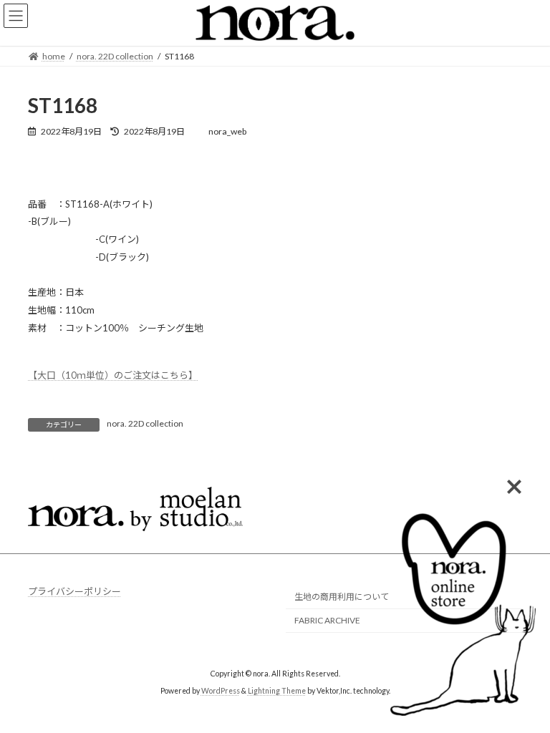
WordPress (220, 690)
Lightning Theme (277, 690)
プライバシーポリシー (74, 591)
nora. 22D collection (145, 423)
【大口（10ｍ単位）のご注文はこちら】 (113, 375)
